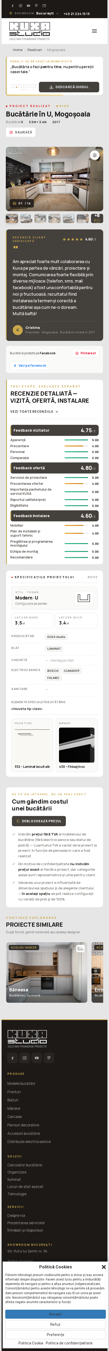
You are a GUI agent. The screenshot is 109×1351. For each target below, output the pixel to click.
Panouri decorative (23, 1125)
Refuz (55, 1324)
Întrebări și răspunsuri (25, 1230)
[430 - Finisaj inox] (76, 745)
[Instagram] (20, 5)
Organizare (16, 1172)
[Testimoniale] (44, 5)
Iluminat (14, 1179)
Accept (55, 1314)
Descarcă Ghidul (72, 87)
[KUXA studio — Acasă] (29, 31)
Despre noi (16, 1215)
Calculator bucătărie (24, 1165)
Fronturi (14, 1092)
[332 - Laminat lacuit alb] (32, 745)
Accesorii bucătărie (23, 1133)
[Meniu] (94, 31)
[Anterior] (15, 179)
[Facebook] (12, 5)
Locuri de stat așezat (25, 1186)
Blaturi (12, 1100)
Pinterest (88, 353)
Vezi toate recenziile (31, 411)
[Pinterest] (36, 5)
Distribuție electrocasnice (29, 1141)
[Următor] (94, 179)
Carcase (14, 1116)
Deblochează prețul (41, 821)
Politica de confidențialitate (69, 1343)
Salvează (23, 132)
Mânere (13, 1108)
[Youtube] (28, 5)
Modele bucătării (21, 1083)
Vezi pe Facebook (32, 365)
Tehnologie (16, 1194)
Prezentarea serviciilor (26, 1223)
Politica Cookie (31, 1343)
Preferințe (55, 1335)
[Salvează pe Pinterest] (94, 155)
